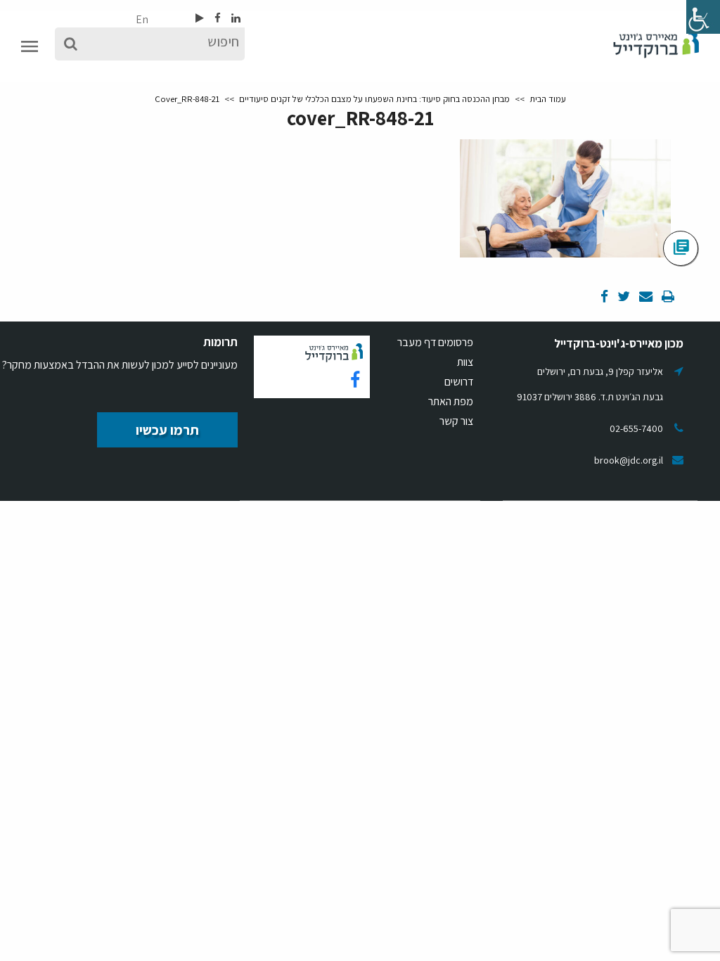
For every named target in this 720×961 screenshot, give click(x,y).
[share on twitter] (622, 297)
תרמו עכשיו (167, 430)
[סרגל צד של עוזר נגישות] (703, 17)
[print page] (667, 297)
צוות (465, 362)
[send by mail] (644, 297)
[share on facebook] (604, 297)
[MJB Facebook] (216, 18)
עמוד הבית (547, 99)
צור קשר (456, 421)
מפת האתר (450, 401)
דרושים (458, 381)
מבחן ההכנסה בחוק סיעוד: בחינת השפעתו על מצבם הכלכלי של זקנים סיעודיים (374, 99)
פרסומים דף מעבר (435, 342)
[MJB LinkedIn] (235, 18)
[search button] (70, 44)
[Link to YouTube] (199, 18)
